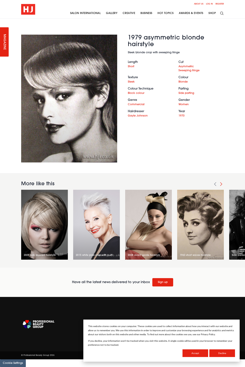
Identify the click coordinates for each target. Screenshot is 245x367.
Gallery (111, 13)
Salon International (85, 13)
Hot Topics (166, 13)
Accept (195, 353)
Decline (222, 353)
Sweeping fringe (189, 70)
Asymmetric (186, 66)
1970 (181, 116)
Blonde (183, 82)
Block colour (136, 93)
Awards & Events (191, 13)
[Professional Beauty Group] (38, 324)
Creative (129, 13)
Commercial (136, 104)
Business (146, 13)
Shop (212, 13)
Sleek (131, 82)
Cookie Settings (13, 363)
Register (220, 4)
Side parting (186, 93)
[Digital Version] (2, 21)
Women (183, 104)
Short (131, 66)
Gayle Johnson (138, 116)
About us (198, 4)
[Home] (28, 9)
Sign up (163, 282)
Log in (209, 4)
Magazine (4, 42)
